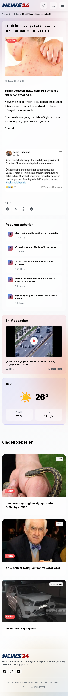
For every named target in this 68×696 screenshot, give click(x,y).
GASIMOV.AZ (39, 687)
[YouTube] (19, 671)
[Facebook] (5, 671)
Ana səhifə (6, 14)
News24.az (11, 101)
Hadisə (16, 14)
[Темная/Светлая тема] (43, 5)
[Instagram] (12, 671)
